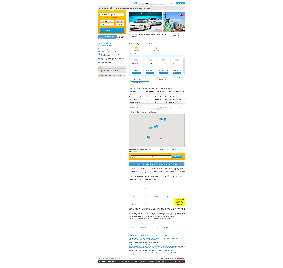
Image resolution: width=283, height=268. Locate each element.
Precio (163, 253)
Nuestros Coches (142, 261)
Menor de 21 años (179, 253)
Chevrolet (158, 244)
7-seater (148, 238)
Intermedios (136, 239)
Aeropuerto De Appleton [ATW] (138, 77)
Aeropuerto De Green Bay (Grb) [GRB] (140, 81)
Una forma (158, 253)
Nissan (130, 247)
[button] (150, 128)
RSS (163, 261)
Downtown (156, 50)
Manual (141, 239)
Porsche (139, 247)
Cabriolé (178, 238)
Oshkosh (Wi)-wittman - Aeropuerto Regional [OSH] (171, 77)
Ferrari (180, 244)
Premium (146, 239)
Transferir (168, 253)
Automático (172, 238)
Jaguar (146, 246)
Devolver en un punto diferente (110, 17)
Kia (152, 246)
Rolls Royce (148, 247)
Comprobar (136, 72)
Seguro (130, 253)
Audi (143, 244)
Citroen (167, 244)
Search (177, 157)
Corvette (172, 244)
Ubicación (142, 253)
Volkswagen (170, 247)
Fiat (183, 244)
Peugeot (134, 247)
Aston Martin (138, 244)
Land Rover (163, 246)
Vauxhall (165, 247)
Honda (133, 246)
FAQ (129, 261)
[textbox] (112, 14)
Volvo (174, 247)
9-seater (157, 238)
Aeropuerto (136, 50)
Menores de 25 (132, 254)
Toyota (160, 247)
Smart (153, 247)
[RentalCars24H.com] (99, 258)
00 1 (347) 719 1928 (148, 3)
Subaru (156, 247)
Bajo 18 (173, 253)
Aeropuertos (124, 261)
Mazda (174, 246)
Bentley (146, 244)
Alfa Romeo (131, 244)
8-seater (153, 238)
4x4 (140, 238)
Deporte (155, 239)
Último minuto (136, 253)
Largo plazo (148, 253)
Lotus (171, 246)
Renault (143, 247)
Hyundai (142, 246)
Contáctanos (134, 261)
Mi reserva (180, 3)
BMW (150, 244)
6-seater (144, 238)
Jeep (149, 246)
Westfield (179, 247)
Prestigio (151, 239)
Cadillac (154, 244)
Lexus (167, 246)
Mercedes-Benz (180, 246)
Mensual (154, 253)
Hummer (137, 246)
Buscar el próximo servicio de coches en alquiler (156, 164)
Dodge (176, 244)
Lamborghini (156, 246)
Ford (130, 246)
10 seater (162, 238)
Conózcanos (157, 261)
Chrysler (163, 244)
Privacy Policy (150, 261)
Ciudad (118, 261)
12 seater (167, 238)
